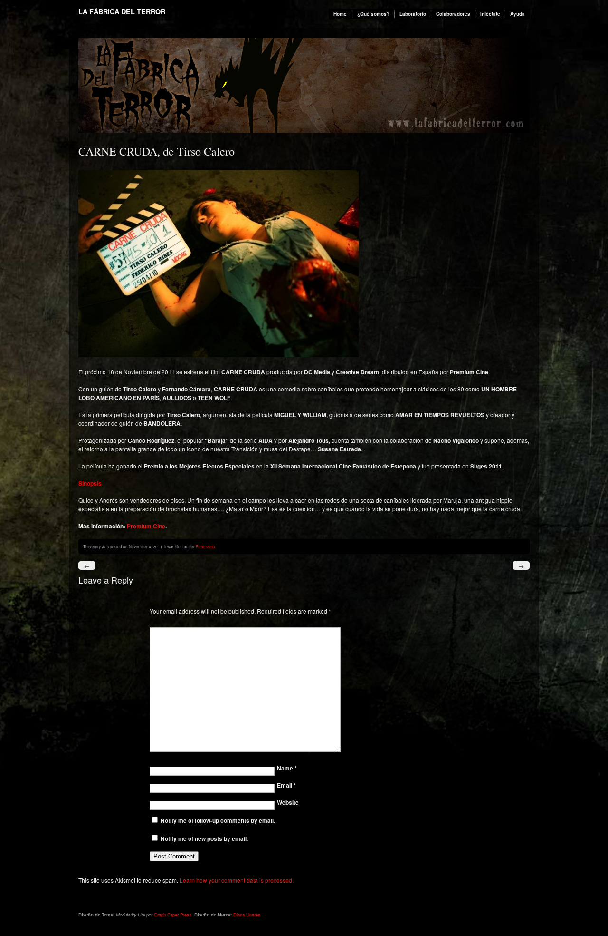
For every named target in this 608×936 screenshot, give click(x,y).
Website (288, 802)
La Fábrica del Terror (121, 11)
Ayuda (517, 13)
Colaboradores (453, 13)
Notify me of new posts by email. (204, 838)
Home (340, 13)
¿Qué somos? (373, 13)
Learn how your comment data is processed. (237, 880)
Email (286, 785)
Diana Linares (246, 914)
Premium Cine (146, 526)
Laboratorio (412, 13)
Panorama (205, 546)
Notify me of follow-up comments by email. (218, 820)
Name (287, 768)
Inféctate (490, 13)
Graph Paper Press (172, 914)
